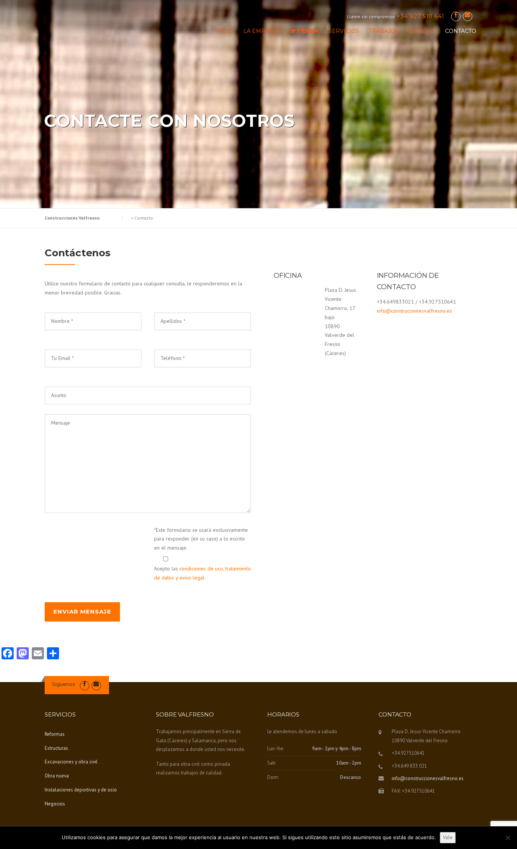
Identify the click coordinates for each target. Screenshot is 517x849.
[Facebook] (456, 15)
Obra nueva (57, 776)
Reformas (55, 734)
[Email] (467, 15)
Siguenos (63, 684)
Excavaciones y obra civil (71, 762)
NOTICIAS (421, 31)
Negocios (55, 804)
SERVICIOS (344, 31)
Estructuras (56, 748)
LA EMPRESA (261, 31)
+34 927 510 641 (420, 16)
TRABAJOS (384, 31)
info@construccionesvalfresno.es (414, 310)
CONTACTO (460, 31)
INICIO (224, 31)
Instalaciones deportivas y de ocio (81, 790)
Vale (448, 837)
